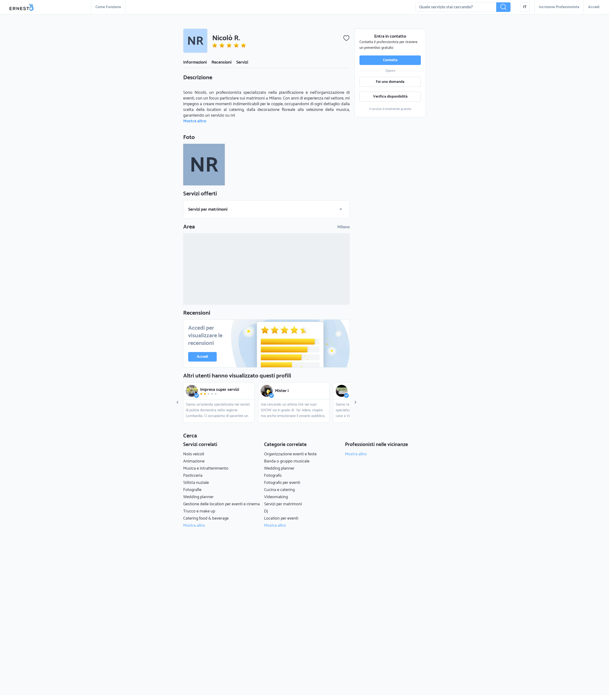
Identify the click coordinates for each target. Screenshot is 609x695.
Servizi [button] (242, 62)
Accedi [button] (593, 7)
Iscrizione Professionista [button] (559, 7)
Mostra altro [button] (194, 121)
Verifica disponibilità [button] (390, 96)
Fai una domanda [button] (390, 82)
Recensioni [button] (221, 62)
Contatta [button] (390, 60)
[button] (503, 7)
